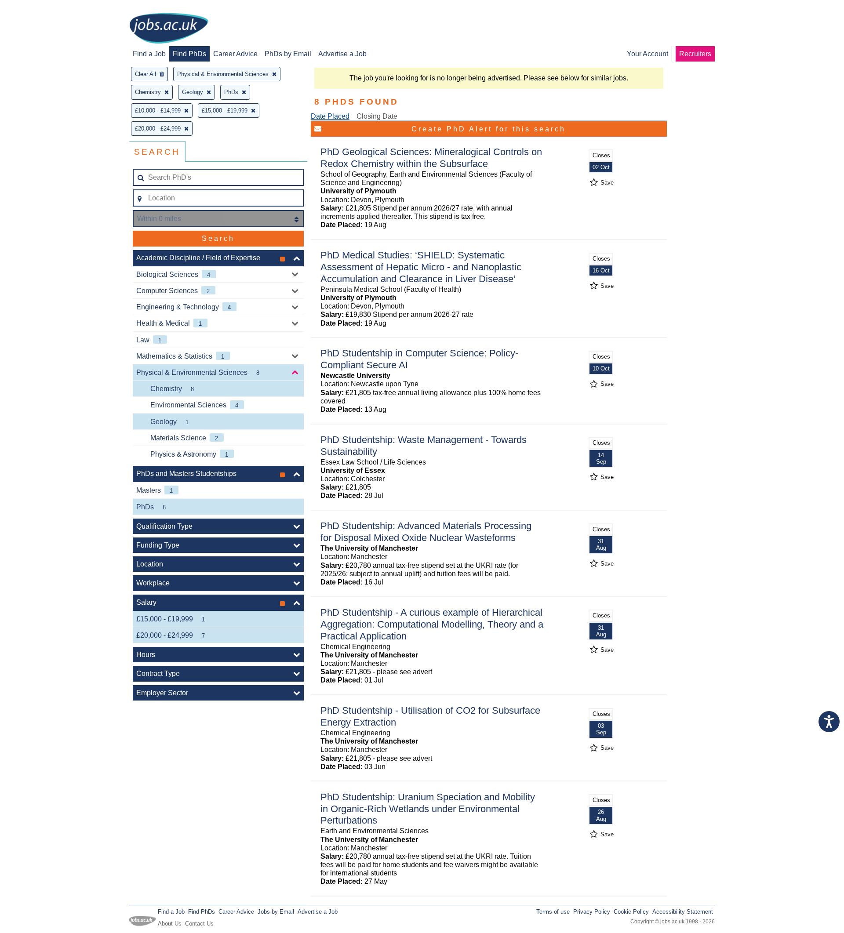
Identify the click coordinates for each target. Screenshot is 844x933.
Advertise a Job (342, 54)
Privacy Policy (591, 911)
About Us (170, 923)
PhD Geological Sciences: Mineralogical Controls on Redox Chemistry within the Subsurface (431, 157)
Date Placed (330, 116)
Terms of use (553, 911)
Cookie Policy (631, 911)
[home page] (168, 29)
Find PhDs (189, 54)
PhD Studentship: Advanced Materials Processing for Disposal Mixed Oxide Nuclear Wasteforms (425, 531)
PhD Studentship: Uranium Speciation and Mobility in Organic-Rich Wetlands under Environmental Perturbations (427, 808)
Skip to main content (35, 7)
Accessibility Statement (682, 911)
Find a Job (149, 54)
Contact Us (199, 923)
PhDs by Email (288, 54)
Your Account (647, 54)
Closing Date (377, 116)
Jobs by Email (276, 911)
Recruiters (695, 54)
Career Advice (235, 54)
